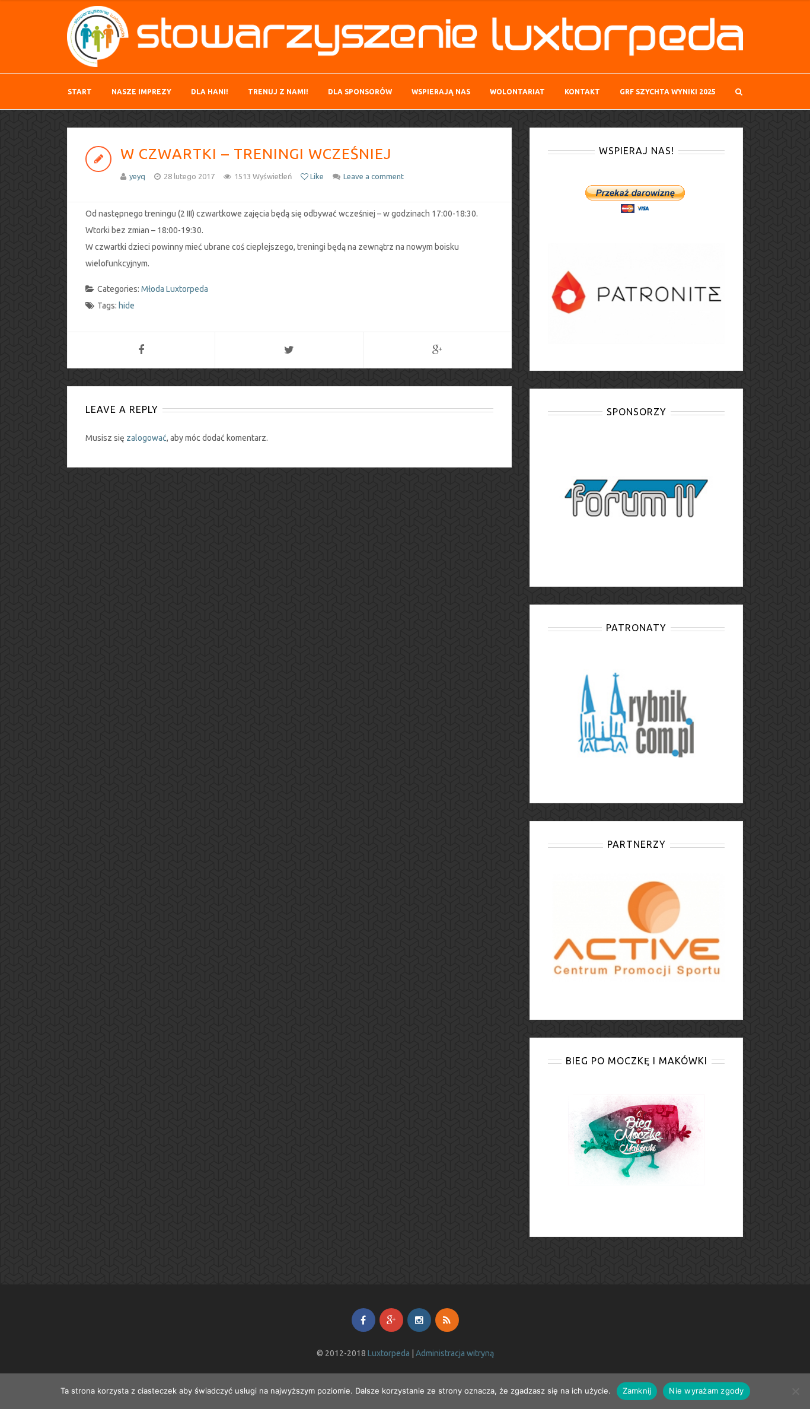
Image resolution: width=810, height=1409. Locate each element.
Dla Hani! (209, 92)
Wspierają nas (441, 92)
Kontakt (582, 92)
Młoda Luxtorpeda (174, 289)
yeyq (137, 176)
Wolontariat (517, 92)
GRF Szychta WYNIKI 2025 (668, 92)
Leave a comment (373, 176)
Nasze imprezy (141, 92)
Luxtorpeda (389, 1353)
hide (127, 305)
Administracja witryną (455, 1353)
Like (316, 176)
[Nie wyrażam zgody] (795, 1391)
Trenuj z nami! (278, 92)
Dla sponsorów (360, 92)
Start (80, 92)
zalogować (146, 438)
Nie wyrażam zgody (706, 1390)
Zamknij (637, 1390)
